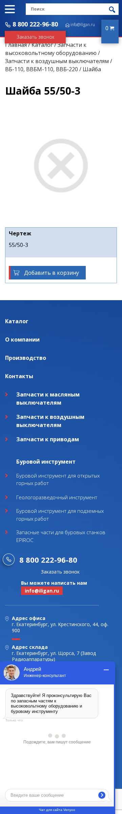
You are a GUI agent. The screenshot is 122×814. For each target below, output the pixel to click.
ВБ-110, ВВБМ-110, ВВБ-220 (41, 69)
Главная (16, 45)
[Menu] (9, 9)
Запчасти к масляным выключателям (48, 398)
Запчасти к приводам (47, 439)
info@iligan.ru (82, 24)
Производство (25, 358)
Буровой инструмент (46, 461)
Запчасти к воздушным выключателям (57, 61)
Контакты (19, 376)
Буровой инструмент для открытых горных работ (58, 479)
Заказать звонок (35, 37)
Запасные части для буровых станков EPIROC (60, 536)
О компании (22, 339)
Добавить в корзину (51, 272)
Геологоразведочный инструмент (56, 497)
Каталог (42, 45)
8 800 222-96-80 (35, 24)
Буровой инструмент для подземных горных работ (60, 514)
